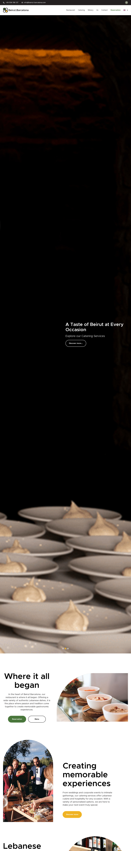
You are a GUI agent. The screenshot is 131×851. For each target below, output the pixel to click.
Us (97, 10)
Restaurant (70, 10)
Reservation (116, 10)
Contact (104, 10)
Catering (81, 10)
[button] (63, 648)
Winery (90, 10)
